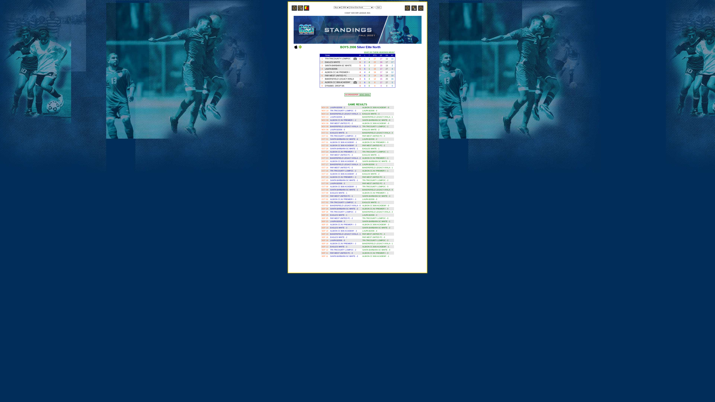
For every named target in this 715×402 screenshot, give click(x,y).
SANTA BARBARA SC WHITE (338, 65)
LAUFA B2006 (331, 69)
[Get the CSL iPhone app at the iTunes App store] (296, 48)
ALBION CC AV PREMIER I (337, 72)
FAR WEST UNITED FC (336, 75)
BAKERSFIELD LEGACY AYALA (339, 79)
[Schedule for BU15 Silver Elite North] (300, 9)
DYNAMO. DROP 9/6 (334, 86)
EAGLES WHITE (332, 62)
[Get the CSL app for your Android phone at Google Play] (300, 48)
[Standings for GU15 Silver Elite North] (414, 9)
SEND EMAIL (364, 95)
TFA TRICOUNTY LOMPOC (338, 59)
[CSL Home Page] (294, 9)
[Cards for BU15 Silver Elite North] (306, 9)
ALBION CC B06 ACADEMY (337, 82)
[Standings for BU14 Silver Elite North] (407, 9)
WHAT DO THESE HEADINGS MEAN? (379, 52)
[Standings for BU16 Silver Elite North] (420, 9)
